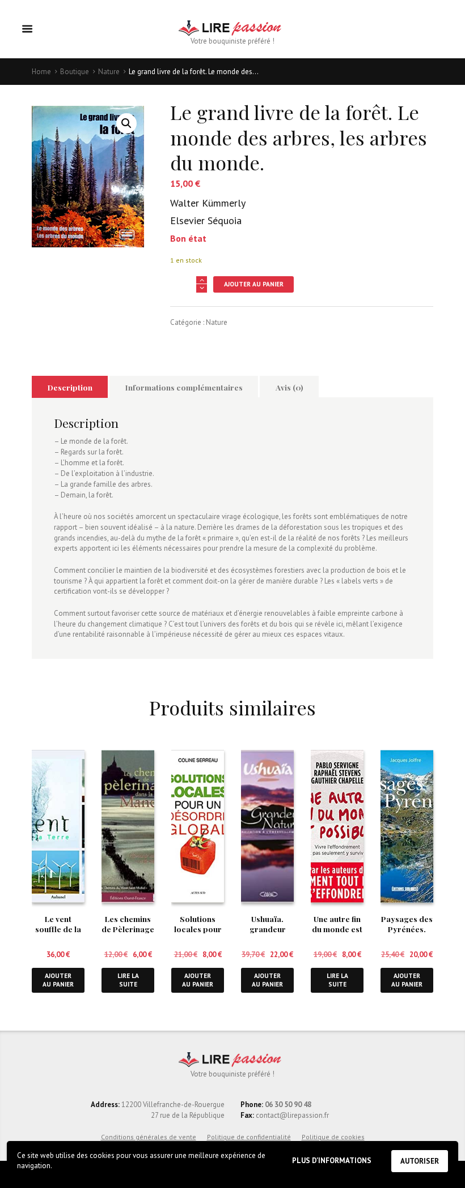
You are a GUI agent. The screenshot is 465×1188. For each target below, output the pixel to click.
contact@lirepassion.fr (291, 1115)
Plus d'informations (331, 1160)
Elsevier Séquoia (206, 220)
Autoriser (419, 1161)
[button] (126, 123)
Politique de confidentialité (249, 1137)
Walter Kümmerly (208, 202)
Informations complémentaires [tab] (184, 387)
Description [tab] (70, 387)
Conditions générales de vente (148, 1137)
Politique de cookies (333, 1137)
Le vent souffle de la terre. (58, 928)
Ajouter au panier (254, 284)
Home (41, 71)
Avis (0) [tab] (289, 387)
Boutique (74, 71)
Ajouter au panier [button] (58, 979)
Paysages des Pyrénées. (407, 923)
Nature (109, 71)
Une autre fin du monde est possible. (337, 928)
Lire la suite (128, 979)
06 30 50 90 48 (288, 1104)
